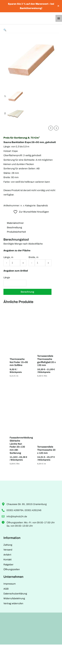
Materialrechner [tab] (15, 223)
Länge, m (8, 257)
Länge (6, 277)
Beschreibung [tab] (14, 227)
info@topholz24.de (17, 516)
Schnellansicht (19, 350)
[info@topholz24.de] (3, 516)
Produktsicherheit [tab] (16, 232)
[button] (4, 30)
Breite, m (33, 257)
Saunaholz (42, 205)
